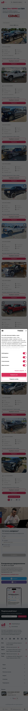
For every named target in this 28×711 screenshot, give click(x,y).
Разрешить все (14, 374)
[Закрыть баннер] (26, 330)
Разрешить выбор (14, 379)
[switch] (25, 357)
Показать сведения (19, 370)
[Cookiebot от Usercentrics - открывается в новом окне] (17, 331)
